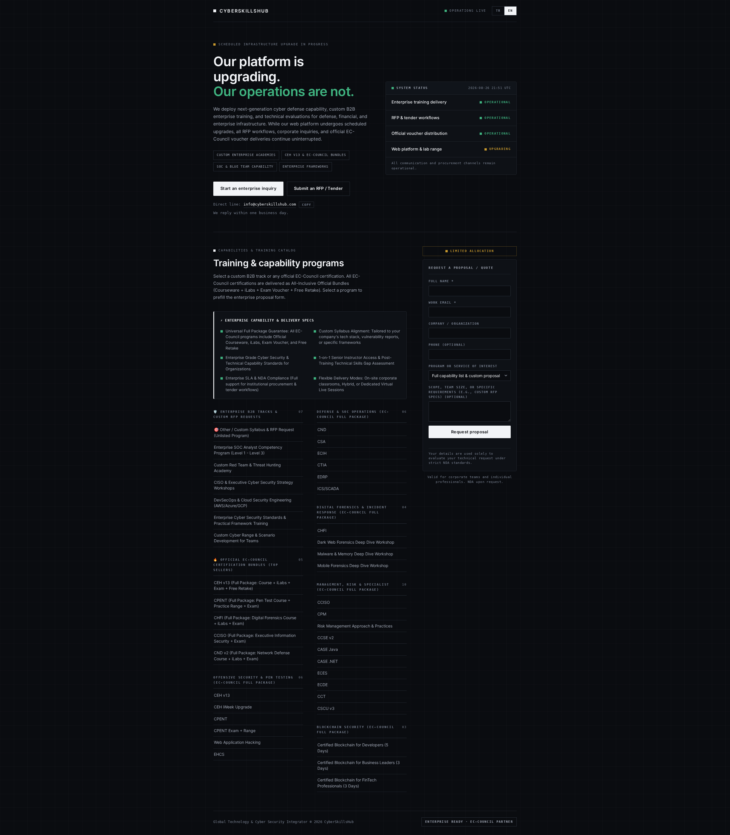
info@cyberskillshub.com (270, 204)
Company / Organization (454, 323)
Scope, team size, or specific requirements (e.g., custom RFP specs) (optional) (463, 392)
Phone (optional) (447, 345)
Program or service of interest (463, 366)
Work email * (442, 302)
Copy (306, 204)
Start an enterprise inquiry (248, 188)
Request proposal (469, 431)
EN (510, 11)
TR (498, 11)
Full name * (441, 281)
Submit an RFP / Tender (318, 188)
